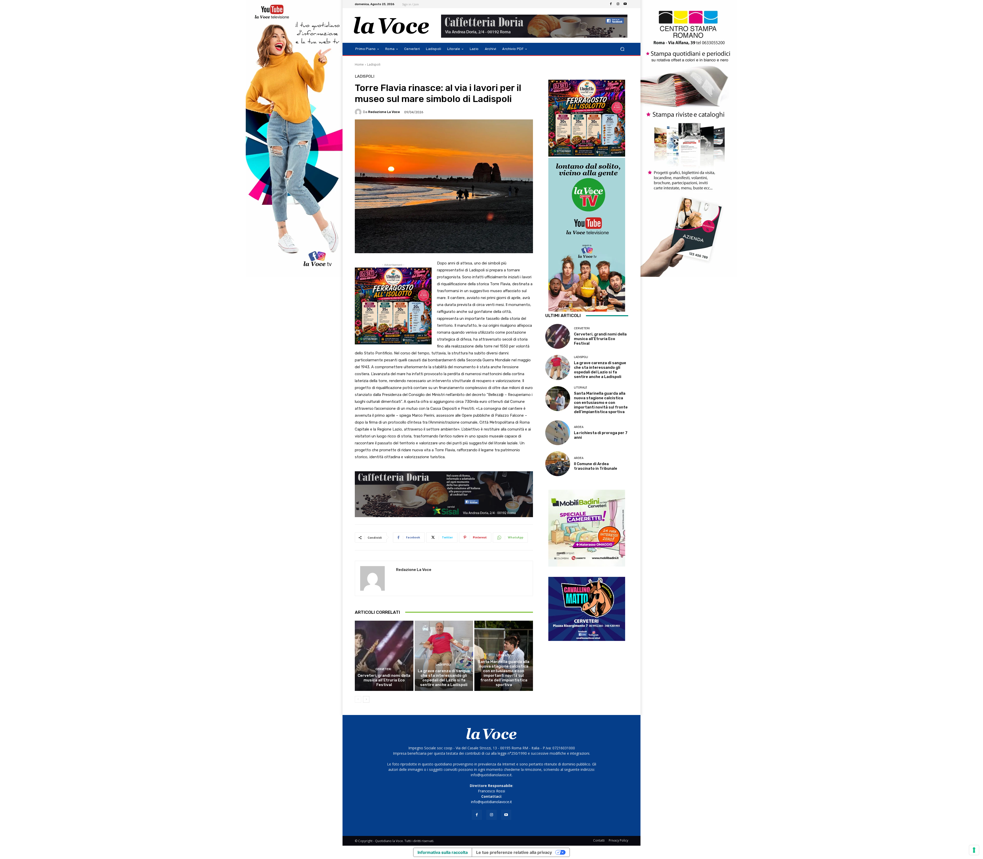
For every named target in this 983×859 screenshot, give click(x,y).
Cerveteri (383, 669)
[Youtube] (625, 4)
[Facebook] (611, 4)
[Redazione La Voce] (359, 112)
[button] (622, 49)
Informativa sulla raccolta (443, 852)
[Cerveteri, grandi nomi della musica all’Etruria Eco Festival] (384, 656)
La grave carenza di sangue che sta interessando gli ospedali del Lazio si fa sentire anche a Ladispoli (444, 678)
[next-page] (366, 699)
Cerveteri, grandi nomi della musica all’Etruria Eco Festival (384, 680)
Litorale (503, 655)
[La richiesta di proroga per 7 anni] (557, 432)
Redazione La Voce (384, 112)
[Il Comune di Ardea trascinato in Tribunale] (557, 463)
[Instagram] (618, 4)
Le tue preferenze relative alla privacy (514, 852)
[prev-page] (358, 699)
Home (359, 64)
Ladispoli (373, 64)
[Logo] (391, 25)
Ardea (578, 427)
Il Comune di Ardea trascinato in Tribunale (595, 466)
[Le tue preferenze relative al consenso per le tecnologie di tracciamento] (974, 850)
